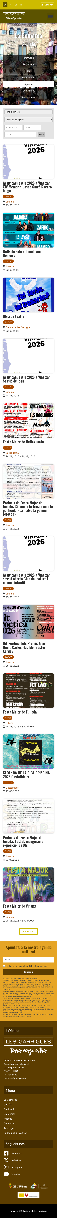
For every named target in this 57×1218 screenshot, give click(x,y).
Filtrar (41, 134)
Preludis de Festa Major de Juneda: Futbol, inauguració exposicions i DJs (23, 841)
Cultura (8, 322)
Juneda (10, 266)
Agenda (28, 84)
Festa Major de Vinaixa (19, 906)
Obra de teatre (14, 316)
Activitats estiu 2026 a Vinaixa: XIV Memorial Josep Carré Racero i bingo (28, 186)
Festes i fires (28, 90)
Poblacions (28, 64)
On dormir (9, 1109)
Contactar (9, 1123)
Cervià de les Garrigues (19, 327)
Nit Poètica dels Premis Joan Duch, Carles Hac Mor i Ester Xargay (24, 647)
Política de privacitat (15, 1132)
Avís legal (9, 1128)
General (8, 197)
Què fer (8, 1104)
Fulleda (9, 723)
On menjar (9, 1113)
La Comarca (10, 1099)
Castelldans (12, 787)
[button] (50, 16)
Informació (28, 57)
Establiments (28, 77)
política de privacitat (36, 965)
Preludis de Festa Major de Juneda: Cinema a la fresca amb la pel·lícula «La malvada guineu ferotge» (28, 508)
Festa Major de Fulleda (20, 712)
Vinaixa (10, 201)
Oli (28, 71)
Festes (8, 448)
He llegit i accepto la (26, 965)
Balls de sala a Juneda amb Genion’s (22, 253)
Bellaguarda (12, 452)
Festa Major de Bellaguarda (23, 441)
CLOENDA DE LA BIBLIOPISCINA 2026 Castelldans (26, 774)
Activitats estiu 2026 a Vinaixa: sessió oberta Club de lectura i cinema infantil (26, 578)
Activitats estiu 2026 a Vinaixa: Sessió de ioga (26, 379)
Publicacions (28, 97)
